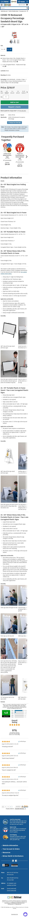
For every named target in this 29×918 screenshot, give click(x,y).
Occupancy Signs (23, 11)
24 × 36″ (9, 49)
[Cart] (27, 5)
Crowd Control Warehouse (16, 901)
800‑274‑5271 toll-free (12, 872)
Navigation (1, 4)
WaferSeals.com (18, 904)
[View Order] (12, 6)
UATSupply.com (10, 904)
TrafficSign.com (24, 901)
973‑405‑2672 (22, 111)
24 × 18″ (3, 49)
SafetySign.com (4, 11)
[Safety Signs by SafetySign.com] (7, 4)
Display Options (10, 808)
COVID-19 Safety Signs (13, 11)
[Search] (27, 8)
